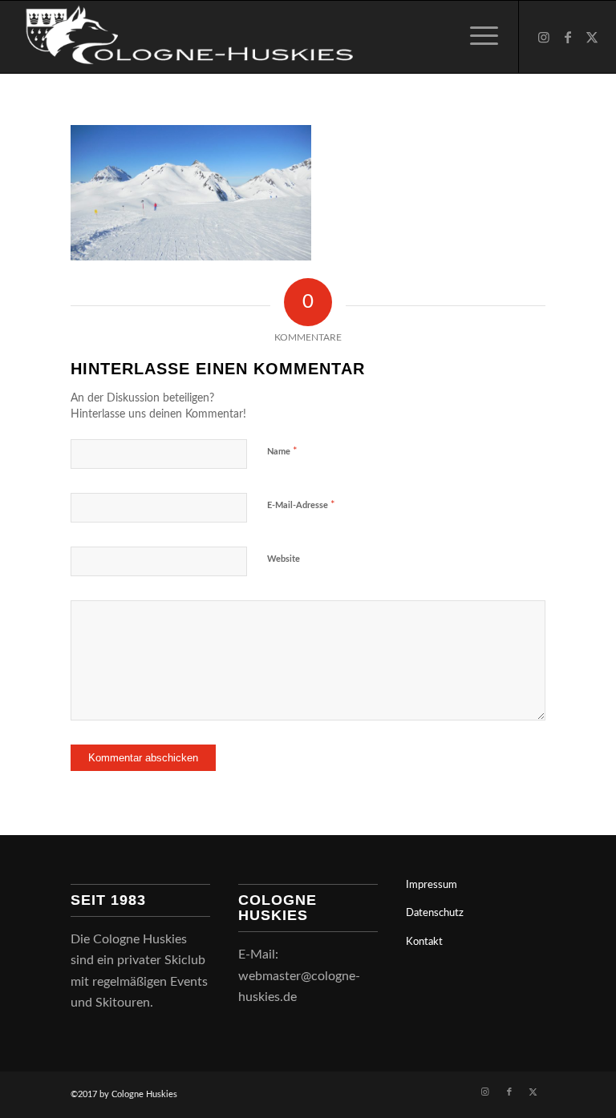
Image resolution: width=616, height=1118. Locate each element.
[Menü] (476, 37)
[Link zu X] (592, 37)
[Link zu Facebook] (568, 37)
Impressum (431, 885)
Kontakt (424, 942)
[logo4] (185, 37)
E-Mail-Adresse (301, 505)
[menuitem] (476, 37)
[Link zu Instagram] (544, 37)
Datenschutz (435, 913)
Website (283, 559)
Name (282, 451)
